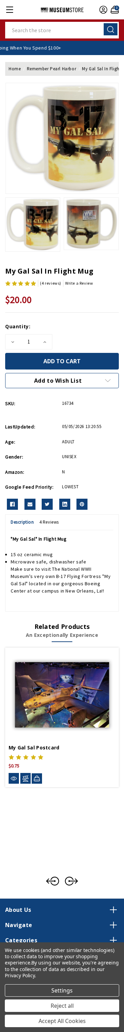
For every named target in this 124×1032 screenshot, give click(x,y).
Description (22, 522)
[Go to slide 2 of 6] (71, 881)
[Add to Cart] (37, 778)
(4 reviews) (50, 283)
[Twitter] (47, 504)
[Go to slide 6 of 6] (53, 881)
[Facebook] (12, 504)
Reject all (62, 1005)
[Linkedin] (64, 504)
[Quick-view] (14, 778)
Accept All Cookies (62, 1021)
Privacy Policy (20, 975)
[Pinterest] (81, 504)
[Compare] (25, 778)
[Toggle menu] (9, 9)
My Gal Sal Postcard (34, 747)
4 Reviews (49, 522)
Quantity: (17, 326)
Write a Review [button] (79, 283)
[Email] (29, 504)
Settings (62, 990)
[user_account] (102, 10)
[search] (110, 29)
